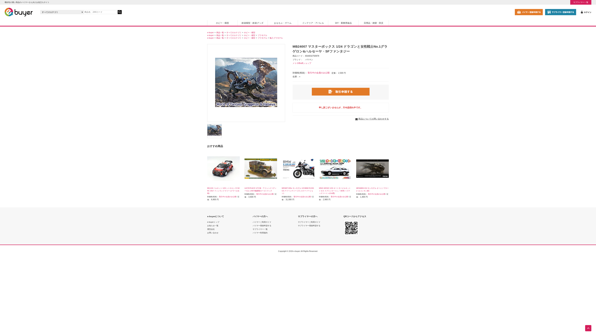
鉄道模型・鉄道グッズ (252, 23)
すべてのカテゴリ (233, 32)
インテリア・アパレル (313, 23)
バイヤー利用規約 (260, 233)
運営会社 (211, 229)
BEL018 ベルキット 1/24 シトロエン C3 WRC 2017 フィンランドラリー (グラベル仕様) (223, 190)
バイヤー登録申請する (262, 226)
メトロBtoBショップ (302, 63)
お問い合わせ (212, 233)
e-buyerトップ (213, 222)
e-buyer (210, 32)
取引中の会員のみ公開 (319, 72)
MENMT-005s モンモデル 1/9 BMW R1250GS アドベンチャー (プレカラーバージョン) (298, 190)
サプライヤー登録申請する (309, 226)
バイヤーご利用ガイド (262, 222)
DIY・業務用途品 (343, 23)
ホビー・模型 (222, 23)
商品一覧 (220, 32)
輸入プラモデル (276, 38)
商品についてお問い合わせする (373, 119)
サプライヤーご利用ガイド (309, 222)
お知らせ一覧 (212, 226)
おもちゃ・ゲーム (282, 23)
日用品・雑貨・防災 (373, 23)
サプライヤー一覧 (580, 2)
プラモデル (262, 35)
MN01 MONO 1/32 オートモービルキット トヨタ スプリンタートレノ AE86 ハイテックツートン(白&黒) (335, 190)
